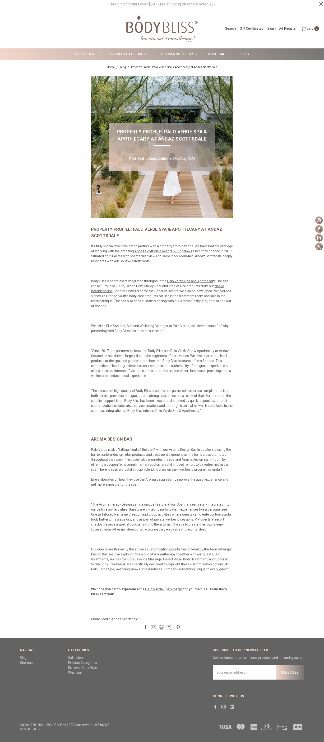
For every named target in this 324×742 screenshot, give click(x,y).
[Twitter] (169, 627)
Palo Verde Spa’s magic (164, 589)
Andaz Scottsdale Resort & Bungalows (163, 251)
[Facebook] (145, 627)
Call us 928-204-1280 (36, 725)
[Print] (161, 627)
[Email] (153, 627)
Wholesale (217, 54)
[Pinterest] (178, 627)
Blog (245, 54)
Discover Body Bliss (177, 54)
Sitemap (26, 663)
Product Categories (128, 54)
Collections (86, 54)
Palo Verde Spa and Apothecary (191, 281)
